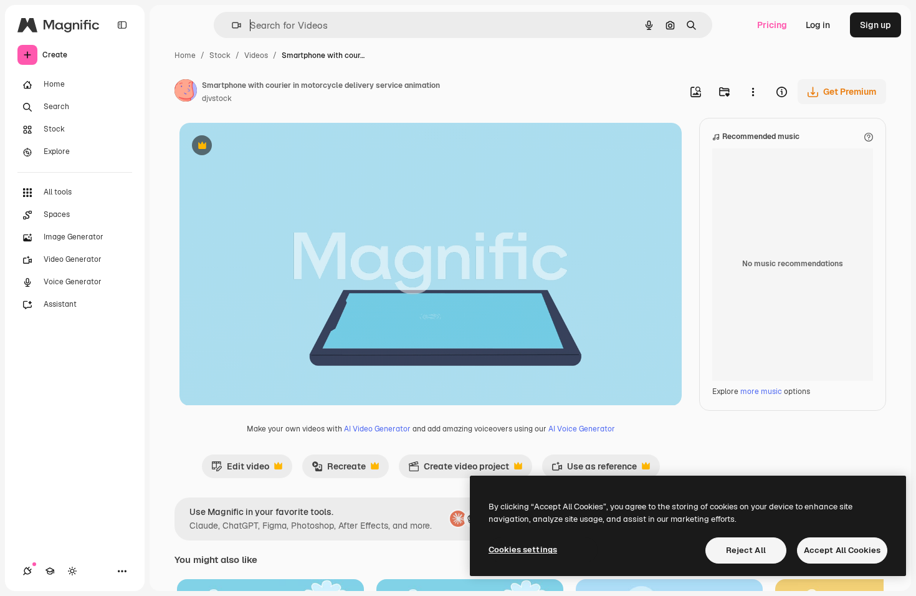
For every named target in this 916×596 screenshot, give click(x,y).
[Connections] (27, 571)
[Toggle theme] (72, 571)
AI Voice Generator (581, 429)
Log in (818, 25)
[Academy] (50, 571)
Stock (220, 55)
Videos (256, 55)
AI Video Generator (377, 429)
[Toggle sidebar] (122, 25)
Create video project (458, 469)
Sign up (875, 25)
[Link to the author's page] (185, 92)
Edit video (240, 469)
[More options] (752, 91)
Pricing (772, 25)
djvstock (217, 98)
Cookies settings (523, 549)
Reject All (746, 550)
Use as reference (594, 469)
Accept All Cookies (842, 550)
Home (185, 55)
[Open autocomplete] (231, 25)
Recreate (339, 469)
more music (761, 392)
